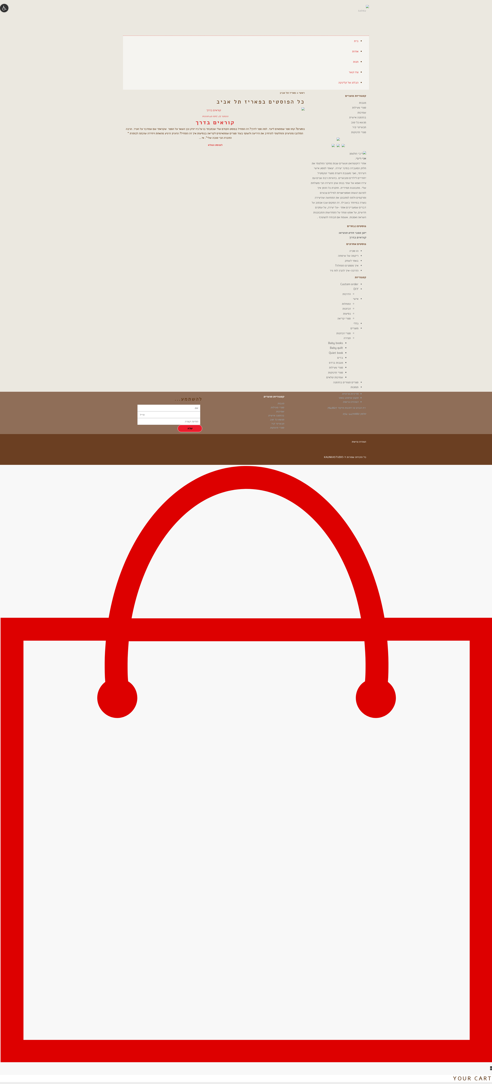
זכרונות (346, 309)
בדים (340, 358)
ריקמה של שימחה (348, 256)
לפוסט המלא (215, 145)
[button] (4, 8)
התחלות (346, 304)
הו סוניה (353, 251)
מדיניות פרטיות (350, 394)
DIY (355, 289)
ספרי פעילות (359, 107)
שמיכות (361, 112)
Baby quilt (336, 348)
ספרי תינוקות (358, 132)
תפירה (347, 338)
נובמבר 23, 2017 (220, 116)
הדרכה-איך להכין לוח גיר (344, 270)
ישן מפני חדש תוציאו (352, 233)
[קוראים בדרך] (215, 110)
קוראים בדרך (215, 122)
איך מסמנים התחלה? (346, 265)
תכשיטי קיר (359, 127)
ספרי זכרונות (343, 333)
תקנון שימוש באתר (348, 398)
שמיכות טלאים (334, 377)
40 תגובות (207, 116)
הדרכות (346, 294)
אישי (355, 299)
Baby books (335, 343)
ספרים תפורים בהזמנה (345, 382)
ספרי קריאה (344, 318)
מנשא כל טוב (358, 122)
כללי (355, 323)
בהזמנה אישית (357, 117)
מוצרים (354, 328)
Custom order (349, 284)
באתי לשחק (351, 261)
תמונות (354, 387)
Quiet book (336, 353)
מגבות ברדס (336, 363)
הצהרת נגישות (350, 402)
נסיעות (347, 314)
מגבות (362, 103)
